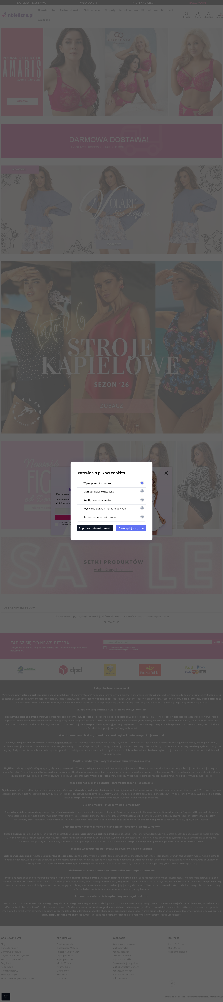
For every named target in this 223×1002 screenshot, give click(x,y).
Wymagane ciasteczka (97, 483)
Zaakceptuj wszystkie (131, 528)
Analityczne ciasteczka (97, 500)
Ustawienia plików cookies (101, 473)
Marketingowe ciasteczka (98, 491)
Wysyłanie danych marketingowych (104, 508)
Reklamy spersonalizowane (99, 517)
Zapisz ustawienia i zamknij (94, 528)
